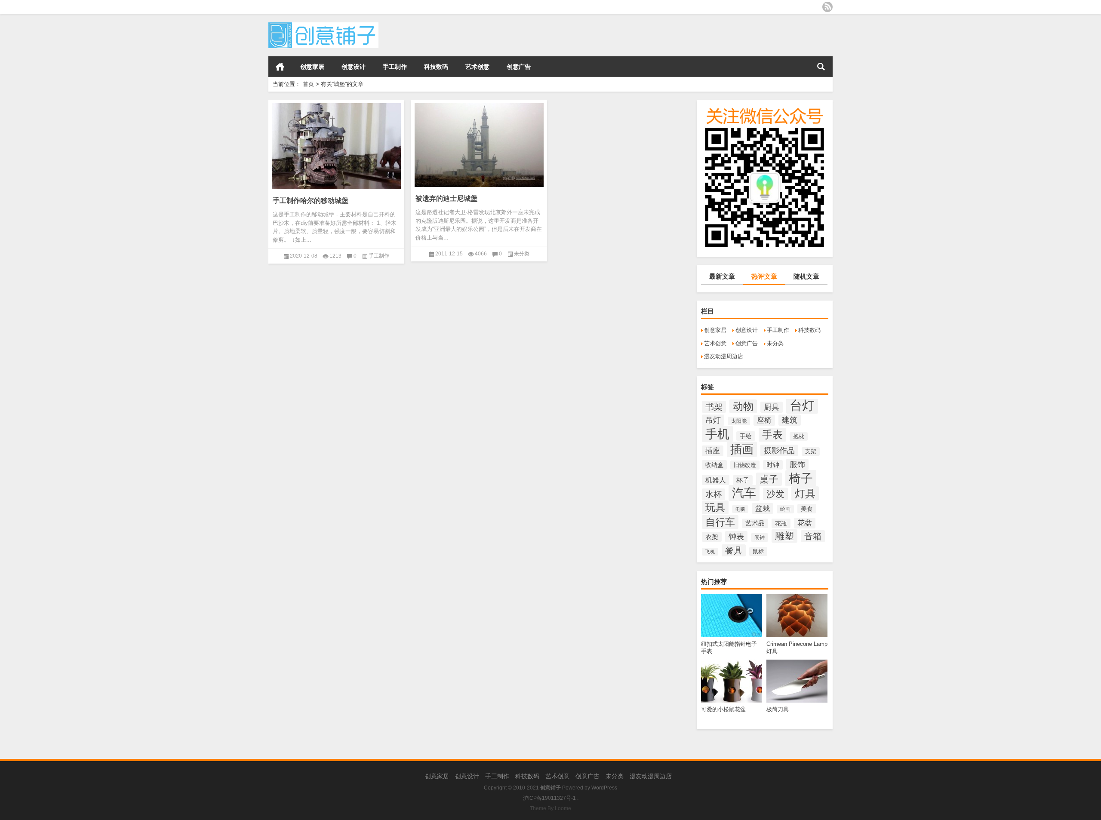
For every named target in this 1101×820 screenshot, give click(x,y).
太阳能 (739, 421)
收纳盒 (714, 464)
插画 (741, 449)
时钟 (772, 464)
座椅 (764, 420)
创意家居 (312, 66)
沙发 (775, 494)
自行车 (720, 522)
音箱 (812, 536)
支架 (810, 451)
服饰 (797, 464)
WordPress (604, 788)
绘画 (785, 509)
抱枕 (798, 436)
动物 (743, 406)
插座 (712, 451)
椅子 (801, 478)
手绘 (746, 436)
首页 (280, 66)
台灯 (802, 405)
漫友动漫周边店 (723, 356)
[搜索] (821, 66)
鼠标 (758, 551)
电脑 (740, 509)
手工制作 (395, 66)
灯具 (805, 493)
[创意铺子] (323, 25)
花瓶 (781, 523)
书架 (714, 407)
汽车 (744, 493)
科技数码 (436, 66)
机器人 (715, 480)
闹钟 (759, 537)
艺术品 (755, 523)
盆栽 (762, 508)
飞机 (710, 551)
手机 (717, 434)
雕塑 (784, 536)
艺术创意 (477, 66)
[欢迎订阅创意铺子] (827, 7)
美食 (807, 508)
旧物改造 (745, 465)
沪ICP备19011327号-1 (549, 798)
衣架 (711, 537)
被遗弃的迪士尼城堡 (446, 198)
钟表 (736, 536)
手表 (772, 434)
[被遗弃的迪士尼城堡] (479, 143)
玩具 (715, 507)
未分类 (775, 343)
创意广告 (519, 66)
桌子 (769, 479)
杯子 (742, 480)
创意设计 (353, 66)
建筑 (789, 420)
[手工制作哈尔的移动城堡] (336, 144)
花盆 (804, 523)
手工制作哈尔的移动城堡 (310, 200)
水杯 (713, 494)
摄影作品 (779, 450)
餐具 (733, 550)
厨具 (771, 407)
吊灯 (713, 420)
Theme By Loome (550, 808)
